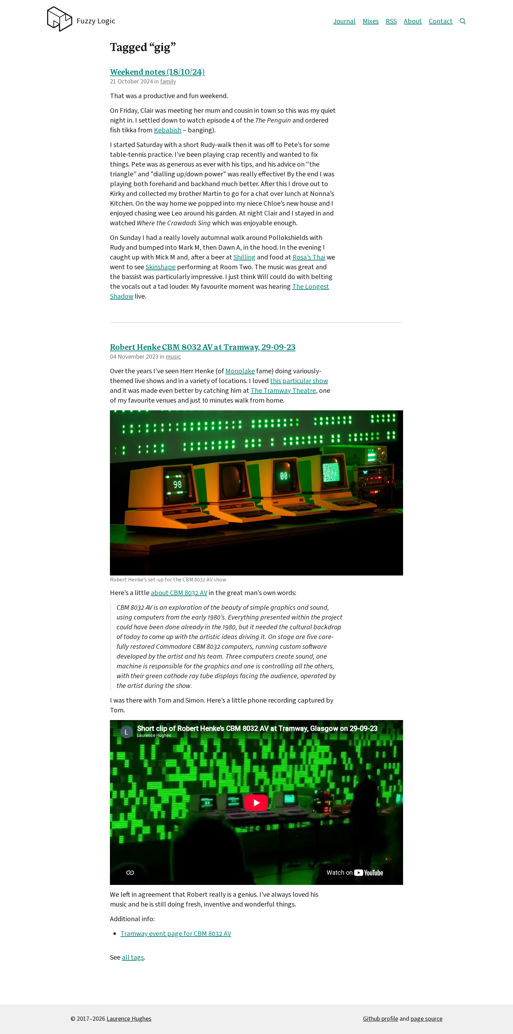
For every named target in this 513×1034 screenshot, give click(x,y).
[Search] (463, 21)
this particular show (299, 381)
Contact (441, 21)
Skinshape (161, 267)
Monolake (240, 371)
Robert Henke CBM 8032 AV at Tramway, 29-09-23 (203, 348)
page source (427, 1018)
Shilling (244, 257)
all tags (133, 957)
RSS (391, 21)
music (173, 356)
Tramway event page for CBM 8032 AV (175, 934)
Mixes (371, 21)
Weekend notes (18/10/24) (157, 73)
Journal (344, 21)
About (413, 21)
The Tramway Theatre (283, 391)
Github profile (380, 1018)
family (168, 81)
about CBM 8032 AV (179, 593)
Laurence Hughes (128, 1018)
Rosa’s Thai (308, 257)
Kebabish (167, 130)
